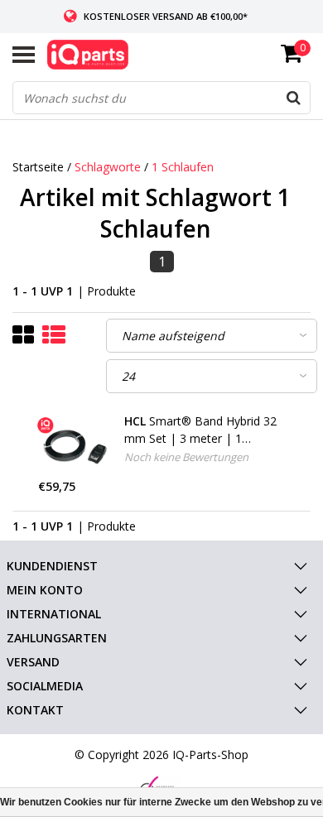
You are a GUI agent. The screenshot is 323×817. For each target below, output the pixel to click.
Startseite (38, 167)
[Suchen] (293, 98)
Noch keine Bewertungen (186, 456)
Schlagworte (108, 167)
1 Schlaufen (183, 167)
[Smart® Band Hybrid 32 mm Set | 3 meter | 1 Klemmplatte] (75, 445)
